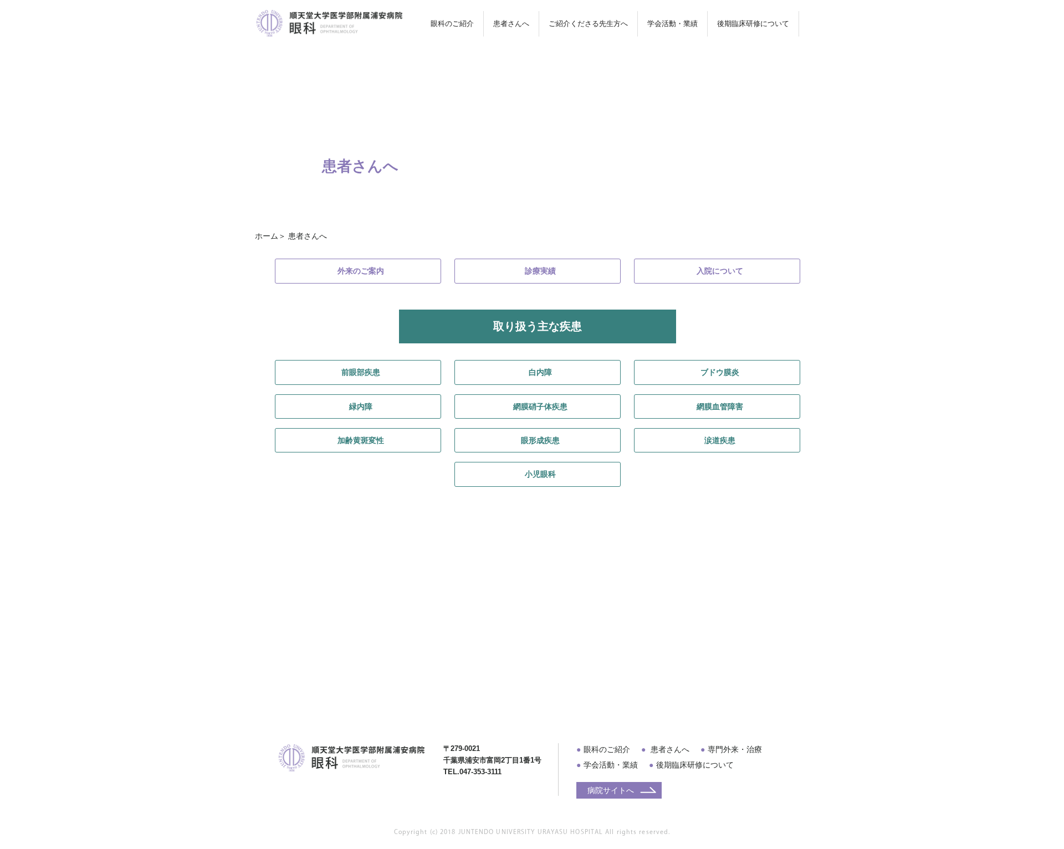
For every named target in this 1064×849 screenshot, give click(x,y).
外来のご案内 (360, 270)
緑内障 (360, 406)
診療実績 (540, 270)
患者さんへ (668, 749)
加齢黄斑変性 (360, 440)
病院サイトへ (610, 790)
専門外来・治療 (735, 749)
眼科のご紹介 (607, 749)
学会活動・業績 (672, 23)
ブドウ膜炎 (719, 372)
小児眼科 (540, 474)
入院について (720, 270)
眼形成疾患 (540, 440)
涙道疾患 (719, 440)
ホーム (266, 235)
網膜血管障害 (720, 406)
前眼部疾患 (360, 372)
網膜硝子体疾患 (540, 406)
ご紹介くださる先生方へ (588, 23)
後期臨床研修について (695, 764)
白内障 (540, 372)
